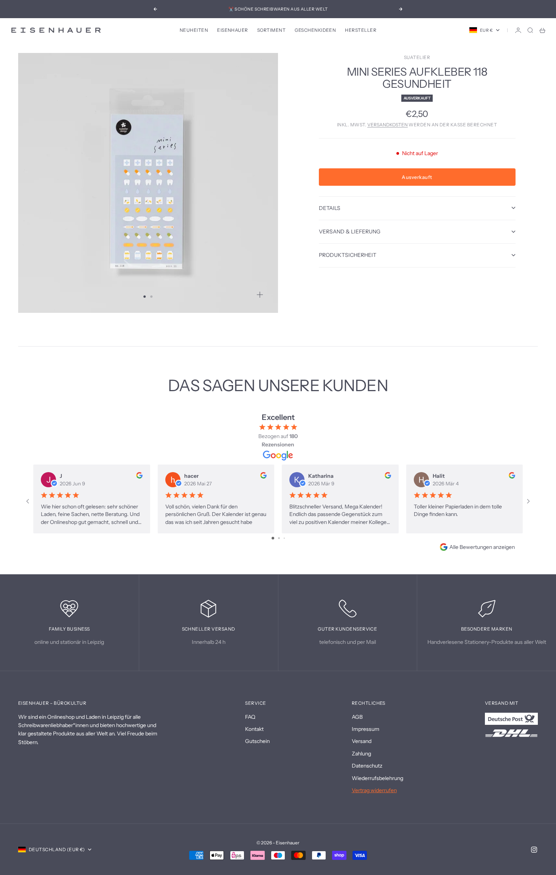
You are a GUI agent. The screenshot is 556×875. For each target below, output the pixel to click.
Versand (361, 741)
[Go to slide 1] (273, 538)
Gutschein (257, 741)
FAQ (250, 716)
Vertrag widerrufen (374, 790)
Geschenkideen (315, 30)
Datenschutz (367, 765)
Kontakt (254, 729)
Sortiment (271, 30)
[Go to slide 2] (279, 538)
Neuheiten (194, 30)
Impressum (365, 729)
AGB (357, 716)
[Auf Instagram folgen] (534, 849)
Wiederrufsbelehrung (377, 778)
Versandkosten (387, 124)
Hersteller (360, 30)
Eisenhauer (232, 30)
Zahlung (361, 753)
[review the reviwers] (139, 475)
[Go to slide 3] (284, 538)
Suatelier (417, 57)
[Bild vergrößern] (259, 294)
